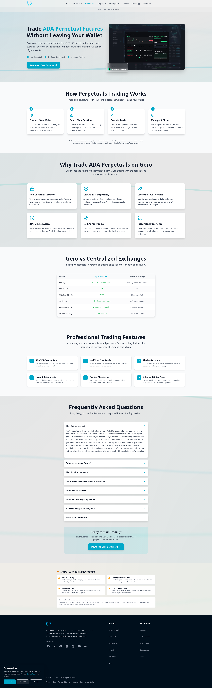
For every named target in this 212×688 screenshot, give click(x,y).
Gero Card (112, 637)
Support (126, 3)
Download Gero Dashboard (43, 65)
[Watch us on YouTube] (79, 646)
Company (100, 3)
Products (76, 3)
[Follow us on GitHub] (48, 646)
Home (68, 3)
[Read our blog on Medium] (85, 646)
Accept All (10, 682)
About (142, 657)
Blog (110, 663)
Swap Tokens (145, 643)
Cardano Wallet (114, 630)
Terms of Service (64, 682)
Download (147, 3)
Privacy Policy (51, 682)
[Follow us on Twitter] (54, 646)
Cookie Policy (78, 682)
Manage (36, 682)
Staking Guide (145, 637)
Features (88, 3)
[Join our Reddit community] (73, 646)
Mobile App (136, 3)
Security (112, 650)
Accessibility (89, 682)
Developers (113, 3)
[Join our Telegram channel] (66, 646)
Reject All (23, 682)
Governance (144, 650)
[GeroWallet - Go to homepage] (29, 3)
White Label (113, 643)
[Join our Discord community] (60, 646)
